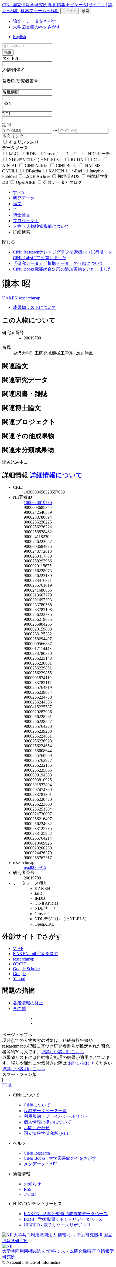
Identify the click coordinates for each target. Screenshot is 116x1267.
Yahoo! (19, 978)
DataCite (72, 153)
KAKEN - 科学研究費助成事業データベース (66, 1213)
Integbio (96, 171)
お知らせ (32, 1184)
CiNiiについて (37, 1105)
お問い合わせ (81, 1063)
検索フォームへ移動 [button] (40, 10)
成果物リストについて (34, 307)
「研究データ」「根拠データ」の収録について (58, 263)
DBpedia (33, 171)
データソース (15, 147)
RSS (28, 1189)
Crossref (50, 153)
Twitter (30, 1194)
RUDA (77, 159)
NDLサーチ (98, 153)
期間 (6, 124)
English (19, 36)
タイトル (10, 58)
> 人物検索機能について (46, 226)
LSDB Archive (37, 176)
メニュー (70, 11)
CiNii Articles (36, 165)
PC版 (7, 1085)
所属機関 (10, 92)
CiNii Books (67, 165)
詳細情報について (56, 475)
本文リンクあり (23, 142)
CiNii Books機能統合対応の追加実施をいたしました (62, 269)
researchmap (29, 298)
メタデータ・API (40, 1164)
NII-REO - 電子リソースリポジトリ (57, 1225)
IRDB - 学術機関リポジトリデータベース (63, 1219)
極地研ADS (69, 176)
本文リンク (13, 136)
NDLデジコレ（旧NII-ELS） (36, 159)
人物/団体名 (13, 69)
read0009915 (35, 867)
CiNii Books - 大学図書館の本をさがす (60, 1158)
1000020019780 (38, 502)
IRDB (30, 153)
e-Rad (77, 171)
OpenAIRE (26, 182)
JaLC (13, 153)
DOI (6, 114)
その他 (19, 1008)
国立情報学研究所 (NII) (46, 1133)
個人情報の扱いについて (47, 1122)
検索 (85, 11)
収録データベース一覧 (45, 1110)
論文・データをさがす (34, 21)
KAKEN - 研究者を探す (35, 953)
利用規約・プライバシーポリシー (56, 1116)
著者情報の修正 (28, 1003)
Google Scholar (26, 968)
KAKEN (56, 171)
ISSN (7, 103)
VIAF (18, 948)
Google (19, 973)
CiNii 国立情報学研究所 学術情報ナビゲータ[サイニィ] (54, 4)
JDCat (96, 159)
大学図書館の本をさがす (36, 27)
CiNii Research (37, 1153)
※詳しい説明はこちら (62, 1051)
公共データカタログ (62, 182)
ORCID (20, 964)
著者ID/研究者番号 (20, 81)
